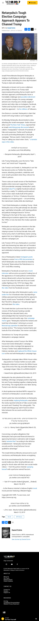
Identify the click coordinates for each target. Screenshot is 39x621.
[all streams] (36, 618)
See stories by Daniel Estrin (21, 539)
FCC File (6, 601)
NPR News (19, 517)
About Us (6, 576)
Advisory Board (8, 579)
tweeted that (11, 441)
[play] (3, 619)
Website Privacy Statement (11, 604)
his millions (23, 109)
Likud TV (12, 189)
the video (5, 288)
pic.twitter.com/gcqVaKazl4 (19, 423)
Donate (33, 3)
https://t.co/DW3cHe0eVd (26, 369)
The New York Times (17, 125)
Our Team (6, 578)
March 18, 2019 (19, 484)
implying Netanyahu (21, 400)
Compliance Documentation (12, 602)
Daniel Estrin (11, 28)
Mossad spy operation (10, 325)
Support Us (7, 592)
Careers (6, 591)
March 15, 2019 (19, 512)
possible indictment (28, 97)
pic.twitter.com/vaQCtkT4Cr (19, 478)
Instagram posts (27, 257)
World (9, 517)
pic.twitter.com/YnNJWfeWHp (19, 150)
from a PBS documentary (23, 259)
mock (35, 488)
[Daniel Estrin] (6, 532)
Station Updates (8, 581)
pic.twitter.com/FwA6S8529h (19, 506)
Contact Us (7, 589)
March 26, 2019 (30, 373)
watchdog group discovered (19, 127)
